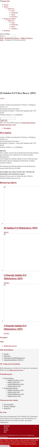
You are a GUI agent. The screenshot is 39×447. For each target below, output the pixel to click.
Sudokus (6, 6)
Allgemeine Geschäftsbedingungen (14, 358)
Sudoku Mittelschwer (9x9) (16, 384)
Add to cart (4, 120)
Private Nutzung (9, 378)
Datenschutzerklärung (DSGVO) (13, 360)
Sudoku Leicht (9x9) (14, 382)
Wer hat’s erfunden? (10, 406)
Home (2, 38)
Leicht (13, 10)
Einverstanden (5, 446)
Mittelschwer (14, 12)
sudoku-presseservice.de (16, 370)
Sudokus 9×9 (11, 8)
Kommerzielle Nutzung (12, 38)
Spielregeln (7, 408)
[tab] (21, 128)
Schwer (13, 14)
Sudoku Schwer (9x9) (14, 386)
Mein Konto (7, 30)
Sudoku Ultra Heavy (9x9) (8, 125)
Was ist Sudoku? (9, 404)
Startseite (6, 4)
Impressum (7, 356)
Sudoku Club (12, 435)
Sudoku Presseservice (10, 346)
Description (7, 128)
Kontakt (6, 354)
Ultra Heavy (14, 16)
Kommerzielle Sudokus (10, 18)
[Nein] (10, 446)
